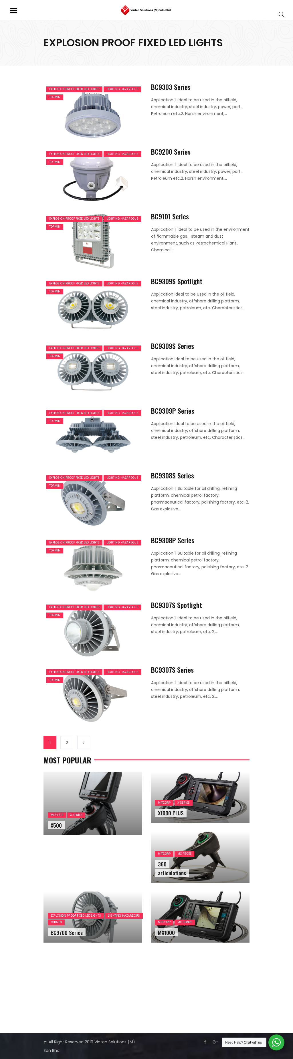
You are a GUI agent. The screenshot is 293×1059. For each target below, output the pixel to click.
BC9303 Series (171, 87)
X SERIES (76, 815)
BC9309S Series (172, 346)
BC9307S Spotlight (176, 605)
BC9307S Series (172, 669)
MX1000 (166, 932)
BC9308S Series (172, 475)
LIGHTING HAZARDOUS (122, 89)
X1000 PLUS (171, 813)
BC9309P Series (172, 410)
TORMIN (54, 97)
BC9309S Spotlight (176, 281)
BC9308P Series (172, 540)
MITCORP (57, 815)
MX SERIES (184, 922)
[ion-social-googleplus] (215, 1042)
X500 (56, 825)
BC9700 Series (67, 932)
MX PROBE (184, 854)
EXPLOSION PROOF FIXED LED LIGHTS (74, 89)
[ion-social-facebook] (205, 1042)
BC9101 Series (170, 216)
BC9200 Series (171, 151)
